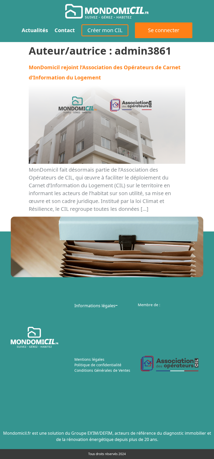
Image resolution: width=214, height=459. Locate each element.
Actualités (35, 30)
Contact (65, 30)
